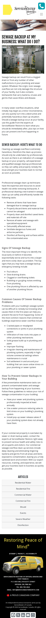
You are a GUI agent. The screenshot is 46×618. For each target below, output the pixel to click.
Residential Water (23, 482)
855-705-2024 (25, 587)
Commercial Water (23, 494)
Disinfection (23, 525)
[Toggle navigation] (41, 14)
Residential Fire (23, 488)
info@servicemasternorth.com (25, 590)
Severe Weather (23, 519)
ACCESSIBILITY (31, 554)
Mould (23, 507)
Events (23, 513)
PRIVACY (21, 554)
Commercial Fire (23, 501)
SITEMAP (12, 554)
